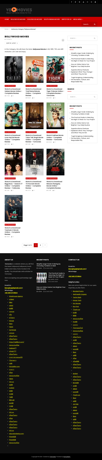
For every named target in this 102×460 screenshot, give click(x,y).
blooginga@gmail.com (13, 288)
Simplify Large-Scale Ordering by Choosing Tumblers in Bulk (82, 54)
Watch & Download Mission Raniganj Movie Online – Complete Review (54, 184)
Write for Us (66, 19)
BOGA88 (76, 383)
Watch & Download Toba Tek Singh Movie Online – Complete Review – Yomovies (34, 138)
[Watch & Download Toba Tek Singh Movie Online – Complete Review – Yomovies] (35, 115)
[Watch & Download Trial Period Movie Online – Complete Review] (35, 69)
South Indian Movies (52, 19)
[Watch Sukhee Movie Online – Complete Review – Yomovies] (55, 115)
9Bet (10, 302)
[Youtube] (83, 2)
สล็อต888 (76, 361)
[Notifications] (95, 2)
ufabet (11, 299)
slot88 (11, 403)
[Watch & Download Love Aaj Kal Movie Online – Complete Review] (14, 115)
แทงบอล (11, 312)
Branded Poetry (78, 291)
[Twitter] (75, 2)
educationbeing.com (16, 434)
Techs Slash (77, 297)
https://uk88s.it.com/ (16, 342)
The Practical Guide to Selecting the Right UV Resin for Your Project (83, 60)
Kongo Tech (77, 300)
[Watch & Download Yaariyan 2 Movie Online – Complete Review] (14, 208)
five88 (75, 322)
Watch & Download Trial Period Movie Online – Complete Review (33, 92)
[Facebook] (71, 2)
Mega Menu (77, 19)
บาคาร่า (75, 334)
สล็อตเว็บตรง (13, 336)
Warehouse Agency (16, 296)
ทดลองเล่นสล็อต (14, 345)
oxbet (11, 306)
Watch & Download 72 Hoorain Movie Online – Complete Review (33, 184)
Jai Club (75, 404)
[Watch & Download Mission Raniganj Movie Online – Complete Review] (55, 162)
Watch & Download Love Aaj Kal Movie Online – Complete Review (12, 138)
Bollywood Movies (18, 19)
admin (40, 268)
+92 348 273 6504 (11, 293)
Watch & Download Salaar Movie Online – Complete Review (13, 91)
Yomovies (53, 457)
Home (7, 19)
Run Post (76, 306)
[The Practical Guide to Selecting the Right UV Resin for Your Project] (42, 278)
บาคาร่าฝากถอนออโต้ (15, 357)
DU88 (75, 313)
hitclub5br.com (14, 367)
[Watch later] (91, 2)
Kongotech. (67, 457)
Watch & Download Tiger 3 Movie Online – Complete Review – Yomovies (55, 92)
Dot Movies (77, 303)
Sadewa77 (12, 348)
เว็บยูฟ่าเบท (76, 310)
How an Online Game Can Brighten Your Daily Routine (80, 65)
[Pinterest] (79, 2)
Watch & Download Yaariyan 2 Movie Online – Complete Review (12, 231)
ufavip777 (12, 351)
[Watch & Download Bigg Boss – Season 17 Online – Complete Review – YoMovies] (14, 162)
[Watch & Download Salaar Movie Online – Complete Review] (14, 69)
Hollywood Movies (34, 19)
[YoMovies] (19, 10)
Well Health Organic (80, 294)
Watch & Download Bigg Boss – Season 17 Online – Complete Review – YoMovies (13, 184)
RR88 (74, 316)
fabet (11, 379)
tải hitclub (12, 330)
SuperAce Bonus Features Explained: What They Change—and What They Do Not (82, 72)
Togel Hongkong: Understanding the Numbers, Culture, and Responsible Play (82, 80)
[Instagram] (87, 2)
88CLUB (11, 400)
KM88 (11, 308)
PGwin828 (12, 437)
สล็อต (11, 373)
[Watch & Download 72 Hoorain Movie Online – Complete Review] (35, 162)
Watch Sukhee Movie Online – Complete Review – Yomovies (55, 137)
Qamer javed (54, 279)
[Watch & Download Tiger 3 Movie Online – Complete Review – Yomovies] (55, 69)
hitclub (11, 321)
